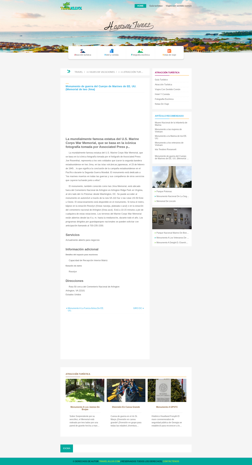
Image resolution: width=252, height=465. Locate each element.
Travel (79, 72)
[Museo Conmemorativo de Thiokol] (172, 218)
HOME (140, 6)
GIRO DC (137, 308)
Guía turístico (156, 6)
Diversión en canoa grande (126, 407)
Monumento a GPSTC (167, 407)
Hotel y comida (162, 94)
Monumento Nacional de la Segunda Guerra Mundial (172, 196)
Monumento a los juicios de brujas (85, 408)
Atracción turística (136, 72)
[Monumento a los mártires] (172, 177)
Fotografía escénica (164, 99)
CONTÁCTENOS (171, 461)
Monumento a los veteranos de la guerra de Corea (172, 238)
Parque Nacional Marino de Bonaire (172, 233)
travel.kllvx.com (109, 461)
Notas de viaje (162, 104)
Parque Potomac (164, 191)
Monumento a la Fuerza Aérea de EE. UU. (86, 309)
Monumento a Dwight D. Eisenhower (172, 242)
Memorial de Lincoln (166, 201)
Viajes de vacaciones (102, 72)
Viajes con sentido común (179, 6)
